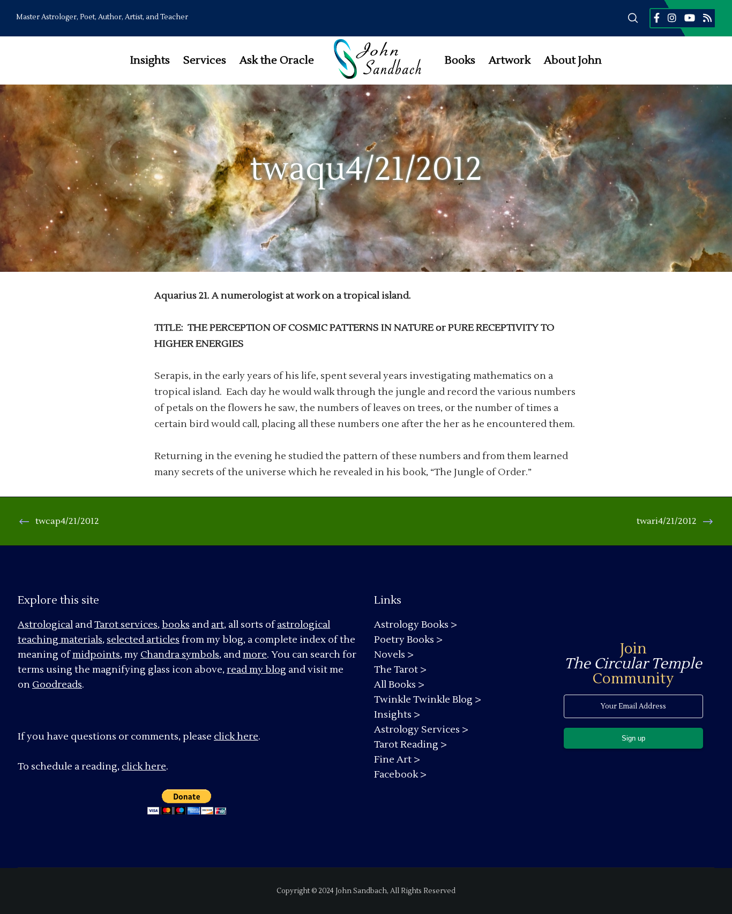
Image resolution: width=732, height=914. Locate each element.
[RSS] (707, 17)
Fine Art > (397, 759)
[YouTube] (689, 17)
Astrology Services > (421, 729)
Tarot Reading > (410, 744)
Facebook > (400, 774)
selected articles (143, 640)
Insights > (397, 715)
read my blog (256, 670)
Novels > (394, 655)
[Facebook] (657, 17)
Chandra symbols (179, 655)
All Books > (399, 685)
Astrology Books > (415, 625)
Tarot (106, 625)
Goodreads (57, 685)
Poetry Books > (408, 640)
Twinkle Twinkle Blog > (427, 700)
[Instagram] (672, 17)
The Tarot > (400, 670)
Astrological (45, 625)
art (217, 625)
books (176, 625)
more (255, 655)
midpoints (96, 655)
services (139, 625)
